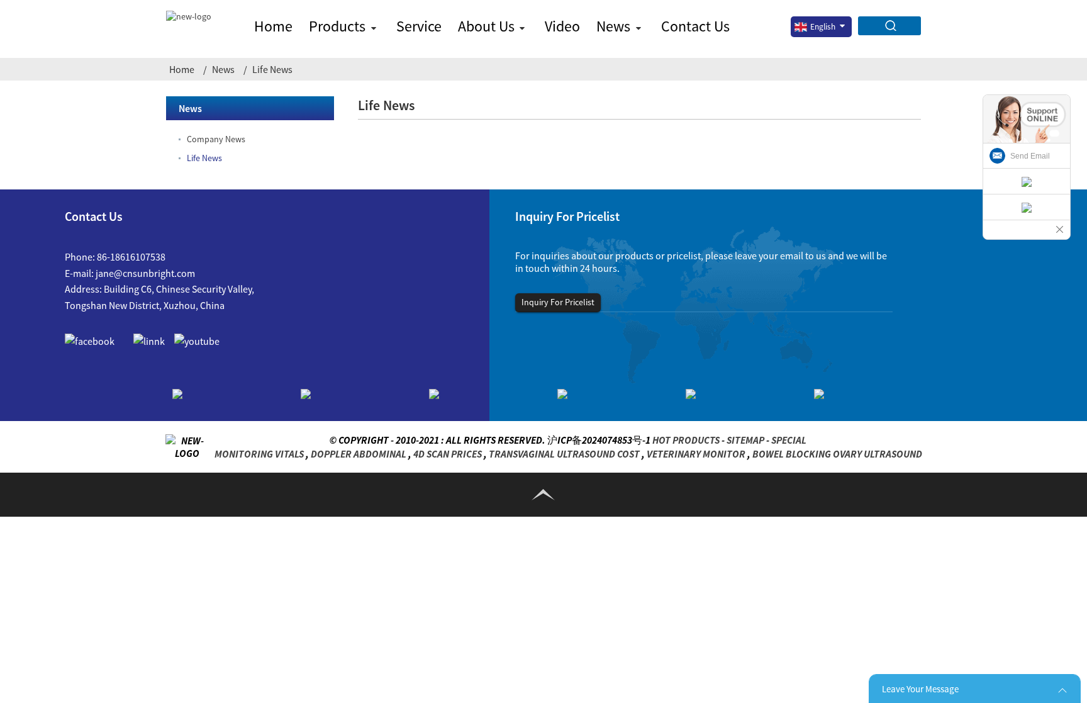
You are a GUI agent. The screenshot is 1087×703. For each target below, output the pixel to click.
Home (273, 26)
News (613, 26)
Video (562, 26)
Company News (216, 139)
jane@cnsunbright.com (145, 273)
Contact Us (695, 26)
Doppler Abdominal (358, 453)
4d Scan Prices (447, 453)
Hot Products (686, 440)
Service (419, 26)
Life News (272, 69)
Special (788, 440)
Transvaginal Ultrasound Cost (564, 453)
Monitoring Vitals (259, 453)
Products (337, 26)
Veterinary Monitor (696, 453)
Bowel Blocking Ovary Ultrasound (837, 453)
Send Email (1030, 156)
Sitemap (745, 440)
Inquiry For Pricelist (557, 302)
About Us (486, 26)
